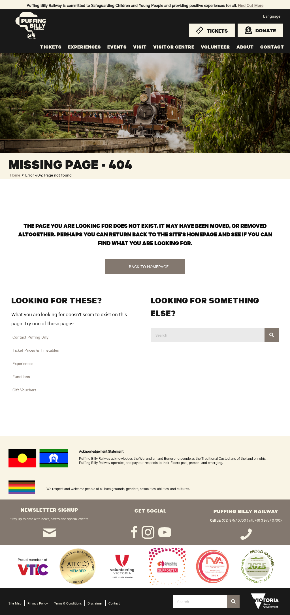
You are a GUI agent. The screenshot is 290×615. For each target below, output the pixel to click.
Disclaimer (95, 603)
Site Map (15, 603)
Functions (21, 376)
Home (15, 175)
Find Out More (250, 5)
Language (271, 16)
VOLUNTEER (215, 47)
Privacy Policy (37, 603)
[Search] (272, 335)
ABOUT (245, 47)
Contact (114, 603)
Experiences (22, 363)
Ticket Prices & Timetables (35, 350)
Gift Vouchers (24, 389)
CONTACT (272, 47)
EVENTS (117, 47)
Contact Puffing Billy (30, 337)
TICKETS (50, 47)
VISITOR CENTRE (173, 47)
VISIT (140, 47)
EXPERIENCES (84, 47)
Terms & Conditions (68, 603)
